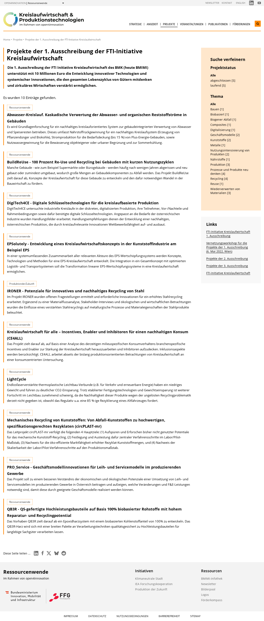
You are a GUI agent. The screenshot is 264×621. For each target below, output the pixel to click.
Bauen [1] (217, 109)
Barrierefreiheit (169, 616)
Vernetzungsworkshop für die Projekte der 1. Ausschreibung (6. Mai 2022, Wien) (227, 247)
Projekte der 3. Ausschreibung (227, 266)
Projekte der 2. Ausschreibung (227, 259)
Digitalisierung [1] (222, 130)
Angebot (152, 24)
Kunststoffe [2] (220, 140)
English (240, 2)
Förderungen (241, 24)
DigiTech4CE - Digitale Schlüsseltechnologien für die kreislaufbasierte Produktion (83, 202)
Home (6, 39)
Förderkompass (211, 600)
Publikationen (218, 24)
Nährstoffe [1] (220, 159)
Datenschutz (97, 616)
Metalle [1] (217, 145)
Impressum (71, 616)
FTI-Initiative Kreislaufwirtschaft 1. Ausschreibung (228, 234)
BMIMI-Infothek (211, 579)
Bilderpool (208, 589)
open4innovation (15, 3)
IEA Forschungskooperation (154, 584)
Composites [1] (220, 125)
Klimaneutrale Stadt (149, 579)
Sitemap (195, 616)
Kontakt (227, 2)
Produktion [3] (220, 165)
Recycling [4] (219, 179)
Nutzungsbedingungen (132, 616)
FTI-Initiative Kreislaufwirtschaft (228, 273)
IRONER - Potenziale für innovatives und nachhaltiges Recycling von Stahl (75, 290)
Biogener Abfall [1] (223, 119)
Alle (213, 75)
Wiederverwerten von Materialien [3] (225, 191)
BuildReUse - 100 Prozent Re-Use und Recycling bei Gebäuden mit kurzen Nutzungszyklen (90, 161)
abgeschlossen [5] (222, 80)
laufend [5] (218, 85)
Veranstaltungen (191, 24)
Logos (205, 595)
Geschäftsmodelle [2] (225, 135)
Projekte (169, 24)
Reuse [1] (216, 184)
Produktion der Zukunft (151, 589)
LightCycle (16, 379)
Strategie (135, 24)
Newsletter (212, 2)
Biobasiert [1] (219, 114)
